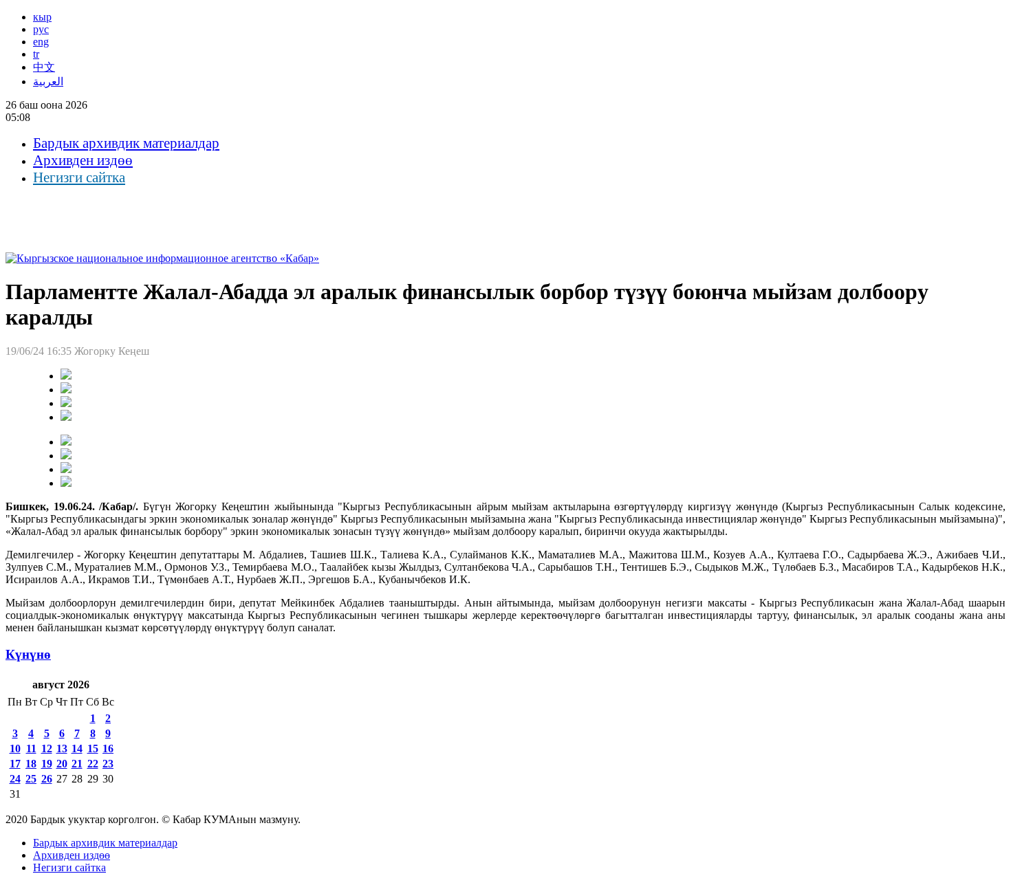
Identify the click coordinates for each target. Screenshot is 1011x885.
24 (15, 779)
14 (77, 748)
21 (77, 763)
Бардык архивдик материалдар (126, 143)
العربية (48, 81)
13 (61, 748)
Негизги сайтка (79, 177)
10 (15, 748)
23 (107, 763)
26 (46, 779)
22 (92, 763)
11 (31, 748)
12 (46, 748)
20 (61, 763)
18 (30, 763)
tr (36, 54)
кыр (42, 17)
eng (41, 41)
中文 (44, 67)
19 (46, 763)
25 (30, 779)
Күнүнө (28, 654)
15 (92, 748)
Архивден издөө (83, 160)
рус (41, 29)
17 (15, 763)
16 (107, 748)
